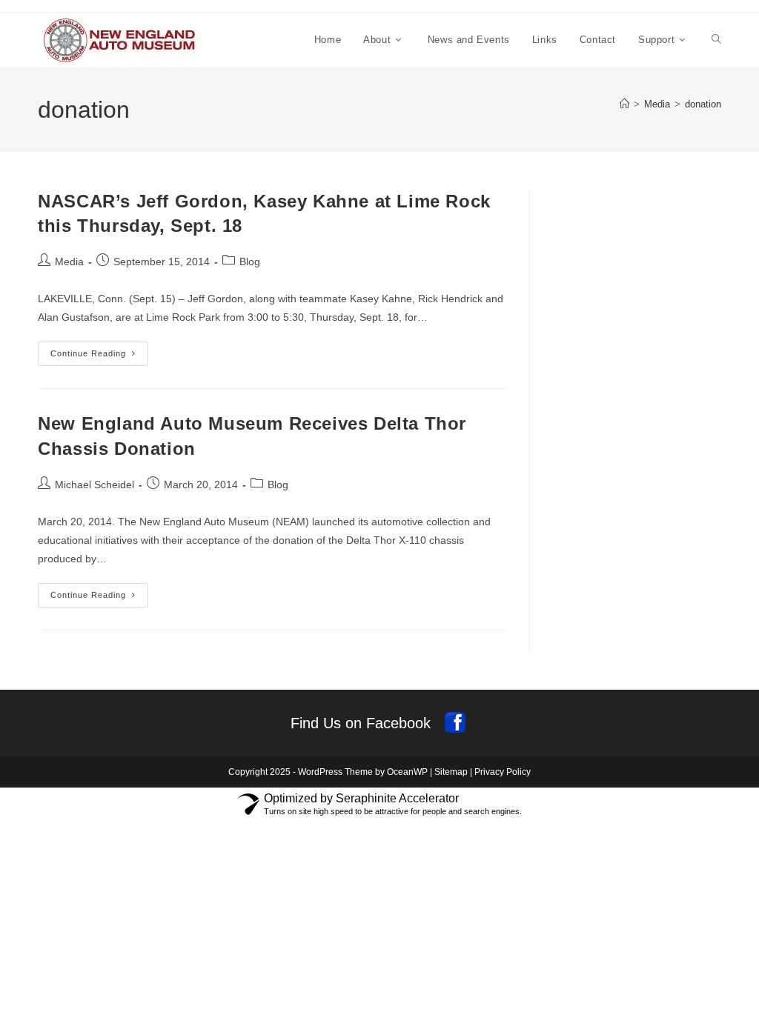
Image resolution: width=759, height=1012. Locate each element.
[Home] (624, 104)
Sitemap (451, 772)
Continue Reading (99, 357)
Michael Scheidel (94, 484)
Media (69, 261)
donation (703, 104)
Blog (249, 261)
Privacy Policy (502, 772)
